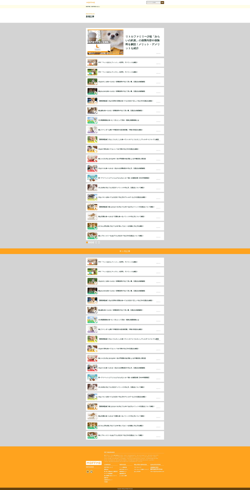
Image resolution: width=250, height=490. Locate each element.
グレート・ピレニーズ (115, 456)
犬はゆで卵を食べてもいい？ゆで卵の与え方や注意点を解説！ (118, 149)
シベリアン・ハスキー (152, 456)
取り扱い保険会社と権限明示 (111, 471)
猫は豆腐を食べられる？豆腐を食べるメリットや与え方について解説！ (121, 216)
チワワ (107, 455)
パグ (149, 458)
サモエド (130, 456)
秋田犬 (117, 455)
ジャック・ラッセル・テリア (109, 458)
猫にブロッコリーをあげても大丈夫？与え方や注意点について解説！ (121, 236)
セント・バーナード (127, 458)
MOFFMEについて (108, 467)
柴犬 (115, 455)
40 (98, 242)
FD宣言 (106, 481)
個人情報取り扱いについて (110, 475)
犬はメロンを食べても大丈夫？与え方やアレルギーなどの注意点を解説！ (122, 197)
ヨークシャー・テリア (128, 461)
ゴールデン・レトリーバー (124, 456)
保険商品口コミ (123, 471)
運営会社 (106, 469)
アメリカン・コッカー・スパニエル (125, 455)
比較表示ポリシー (108, 479)
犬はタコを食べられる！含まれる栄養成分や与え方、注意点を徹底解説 (121, 168)
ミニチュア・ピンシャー (119, 461)
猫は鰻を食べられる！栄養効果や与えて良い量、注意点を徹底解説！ (120, 110)
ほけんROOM (137, 471)
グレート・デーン (107, 456)
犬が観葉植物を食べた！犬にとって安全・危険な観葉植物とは (118, 120)
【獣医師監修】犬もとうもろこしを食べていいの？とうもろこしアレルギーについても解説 (128, 139)
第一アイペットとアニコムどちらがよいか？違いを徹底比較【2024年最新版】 (124, 178)
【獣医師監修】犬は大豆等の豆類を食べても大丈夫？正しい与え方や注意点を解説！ (125, 101)
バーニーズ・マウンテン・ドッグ (142, 458)
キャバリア (156, 455)
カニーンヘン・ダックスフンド (148, 455)
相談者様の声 (122, 473)
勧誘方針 (106, 477)
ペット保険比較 (123, 467)
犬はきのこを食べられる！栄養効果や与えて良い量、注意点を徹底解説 (121, 81)
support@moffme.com (158, 471)
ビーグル (155, 458)
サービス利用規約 (108, 473)
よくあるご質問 (123, 475)
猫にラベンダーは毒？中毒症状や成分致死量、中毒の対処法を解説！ (120, 130)
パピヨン (152, 458)
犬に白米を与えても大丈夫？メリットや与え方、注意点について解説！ (121, 187)
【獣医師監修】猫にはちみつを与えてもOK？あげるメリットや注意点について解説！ (126, 207)
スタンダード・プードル (119, 458)
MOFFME (88, 6)
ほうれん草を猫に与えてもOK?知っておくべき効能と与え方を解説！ (121, 226)
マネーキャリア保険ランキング (141, 469)
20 (96, 242)
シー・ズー (135, 456)
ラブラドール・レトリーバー (137, 461)
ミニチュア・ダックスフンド (109, 461)
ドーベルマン (133, 458)
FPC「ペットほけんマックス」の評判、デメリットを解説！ (118, 72)
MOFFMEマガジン (123, 469)
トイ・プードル (111, 455)
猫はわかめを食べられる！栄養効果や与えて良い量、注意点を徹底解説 (121, 91)
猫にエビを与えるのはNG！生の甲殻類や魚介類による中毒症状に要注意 (122, 159)
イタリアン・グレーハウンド (137, 455)
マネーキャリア (137, 467)
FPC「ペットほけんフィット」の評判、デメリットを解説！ (118, 62)
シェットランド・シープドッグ (142, 456)
